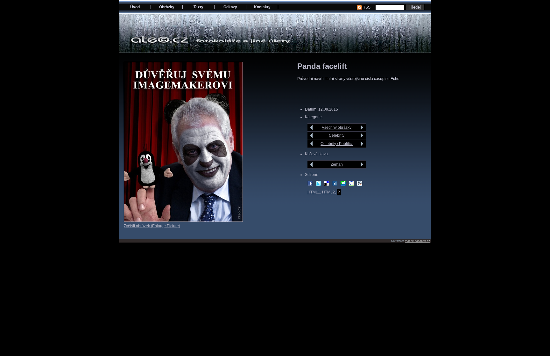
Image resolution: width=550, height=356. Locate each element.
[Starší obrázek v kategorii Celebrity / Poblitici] (362, 143)
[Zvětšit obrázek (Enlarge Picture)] (183, 220)
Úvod (135, 7)
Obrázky (166, 7)
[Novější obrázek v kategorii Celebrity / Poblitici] (311, 143)
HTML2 (328, 192)
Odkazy (230, 7)
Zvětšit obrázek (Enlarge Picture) (152, 226)
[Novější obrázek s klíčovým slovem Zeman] (311, 164)
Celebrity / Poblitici (337, 144)
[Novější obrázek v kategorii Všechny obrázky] (311, 127)
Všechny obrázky (336, 127)
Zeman (337, 164)
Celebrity (336, 135)
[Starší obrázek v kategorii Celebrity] (362, 135)
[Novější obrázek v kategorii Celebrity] (311, 135)
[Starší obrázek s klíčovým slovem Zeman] (362, 164)
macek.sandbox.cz (417, 241)
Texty (198, 7)
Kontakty (262, 7)
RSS (366, 7)
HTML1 (313, 192)
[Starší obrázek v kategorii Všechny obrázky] (362, 127)
